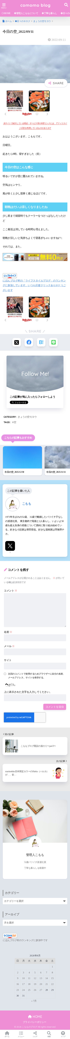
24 (23, 990)
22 (52, 984)
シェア (35, 1036)
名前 (8, 632)
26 (35, 990)
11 (29, 978)
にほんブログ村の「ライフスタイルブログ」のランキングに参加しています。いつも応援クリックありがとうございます (34, 285)
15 (52, 978)
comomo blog (35, 5)
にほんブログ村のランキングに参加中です (25, 940)
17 (23, 984)
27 (41, 990)
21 (46, 984)
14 (46, 978)
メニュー (21, 1036)
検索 (49, 1036)
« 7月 (34, 1001)
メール (9, 646)
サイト (8, 660)
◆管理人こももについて (26, 13)
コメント (10, 590)
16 (17, 984)
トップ (63, 1036)
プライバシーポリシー (34, 1022)
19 (35, 984)
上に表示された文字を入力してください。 (28, 692)
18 (29, 984)
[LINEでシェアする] (53, 342)
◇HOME (6, 13)
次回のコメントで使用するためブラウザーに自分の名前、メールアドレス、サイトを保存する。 (36, 675)
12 (35, 978)
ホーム (7, 1036)
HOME (37, 1017)
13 (41, 978)
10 (23, 978)
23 (17, 990)
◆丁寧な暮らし (49, 13)
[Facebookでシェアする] (29, 342)
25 (29, 990)
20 (41, 984)
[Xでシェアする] (16, 342)
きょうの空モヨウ (27, 416)
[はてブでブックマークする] (41, 342)
